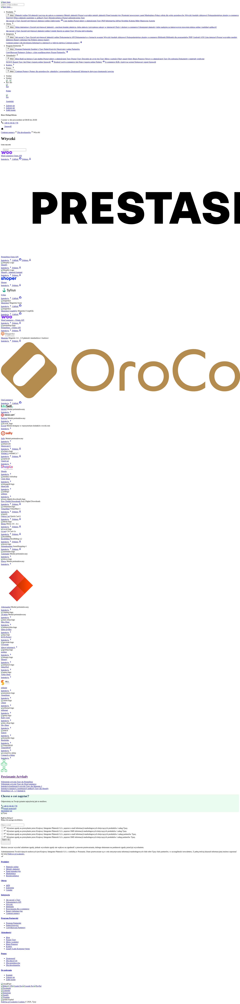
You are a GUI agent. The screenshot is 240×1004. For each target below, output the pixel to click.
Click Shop (5, 479)
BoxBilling (5, 539)
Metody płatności (13, 869)
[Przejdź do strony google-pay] (28, 986)
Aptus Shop (5, 674)
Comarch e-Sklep (8, 755)
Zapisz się (6, 840)
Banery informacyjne (14, 911)
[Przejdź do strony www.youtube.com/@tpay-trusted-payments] (5, 997)
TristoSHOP (6, 748)
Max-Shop (5, 622)
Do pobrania (6, 970)
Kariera (9, 65)
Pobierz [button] (99, 62)
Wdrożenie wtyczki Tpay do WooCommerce (18, 784)
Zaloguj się (10, 106)
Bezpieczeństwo (12, 876)
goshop (4, 652)
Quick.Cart (5, 516)
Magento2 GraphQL (9, 311)
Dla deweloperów (13, 965)
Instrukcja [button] (5, 159)
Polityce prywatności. (16, 854)
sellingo (4, 494)
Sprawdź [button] (47, 62)
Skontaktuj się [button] (6, 811)
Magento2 (5, 303)
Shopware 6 (5, 446)
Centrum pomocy (13, 913)
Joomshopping (6, 546)
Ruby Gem (5, 718)
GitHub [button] (15, 159)
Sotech (3, 733)
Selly (3, 438)
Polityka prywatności (9, 1002)
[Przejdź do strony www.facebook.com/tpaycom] (6, 988)
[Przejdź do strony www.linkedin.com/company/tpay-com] (5, 991)
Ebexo (3, 561)
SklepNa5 (5, 667)
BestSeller (5, 740)
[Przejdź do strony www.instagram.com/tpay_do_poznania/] (6, 993)
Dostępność (10, 958)
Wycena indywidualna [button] (84, 31)
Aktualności (6, 932)
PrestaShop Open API (9, 257)
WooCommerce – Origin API (12, 320)
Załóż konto (11, 110)
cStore (3, 703)
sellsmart (4, 710)
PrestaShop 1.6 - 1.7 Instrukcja (13, 791)
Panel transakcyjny (13, 871)
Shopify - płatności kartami (11, 272)
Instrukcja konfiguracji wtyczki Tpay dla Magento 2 (21, 786)
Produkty (5, 862)
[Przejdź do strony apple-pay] (17, 986)
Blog (8, 937)
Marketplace (11, 873)
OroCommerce (7, 400)
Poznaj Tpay (11, 940)
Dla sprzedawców (13, 963)
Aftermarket (5, 607)
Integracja (5, 895)
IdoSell (4, 409)
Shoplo (4, 471)
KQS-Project (6, 637)
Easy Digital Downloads (10, 501)
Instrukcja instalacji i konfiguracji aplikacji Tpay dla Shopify (24, 788)
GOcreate (5, 644)
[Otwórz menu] (11, 7)
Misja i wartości (12, 942)
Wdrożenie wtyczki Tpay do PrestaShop (17, 782)
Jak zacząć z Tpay (13, 900)
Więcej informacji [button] (8, 647)
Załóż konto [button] (55, 21)
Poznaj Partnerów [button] (58, 52)
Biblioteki (10, 907)
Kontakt (9, 975)
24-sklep (4, 614)
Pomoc (4, 954)
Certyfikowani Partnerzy (15, 928)
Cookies (21, 1002)
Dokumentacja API (13, 902)
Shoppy (4, 659)
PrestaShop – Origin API (11, 328)
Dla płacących (11, 961)
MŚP (8, 885)
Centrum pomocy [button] (72, 43)
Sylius (3, 295)
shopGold (5, 486)
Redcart (4, 418)
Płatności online (12, 867)
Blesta (3, 524)
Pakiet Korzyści (12, 925)
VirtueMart (5, 509)
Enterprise (10, 888)
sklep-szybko (6, 629)
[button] (7, 81)
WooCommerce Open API (11, 156)
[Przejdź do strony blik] (3, 986)
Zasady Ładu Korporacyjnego (18, 949)
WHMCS (5, 453)
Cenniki (9, 890)
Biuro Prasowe (12, 944)
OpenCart (5, 461)
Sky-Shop (5, 725)
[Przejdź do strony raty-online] (37, 986)
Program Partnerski (9, 918)
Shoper (4, 282)
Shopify (4, 265)
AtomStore (5, 695)
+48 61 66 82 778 (11, 123)
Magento (4, 338)
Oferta (3, 881)
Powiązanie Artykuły (14, 776)
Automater (5, 554)
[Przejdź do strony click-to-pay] (9, 986)
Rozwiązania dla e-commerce (17, 909)
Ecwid (3, 426)
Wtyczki (9, 904)
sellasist (4, 688)
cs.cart (3, 531)
